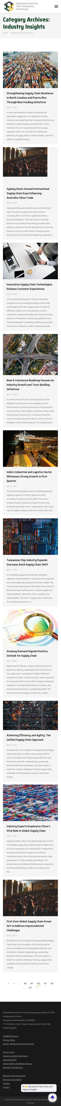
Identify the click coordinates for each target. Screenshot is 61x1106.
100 (38, 983)
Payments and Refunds (13, 1067)
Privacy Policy (9, 1040)
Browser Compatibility (12, 1079)
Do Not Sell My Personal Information (18, 1043)
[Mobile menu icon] (56, 6)
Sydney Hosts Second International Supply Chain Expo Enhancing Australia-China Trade (28, 193)
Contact (6, 1087)
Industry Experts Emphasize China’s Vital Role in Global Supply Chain (28, 828)
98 (25, 983)
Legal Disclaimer (10, 1059)
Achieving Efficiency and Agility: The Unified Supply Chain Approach (29, 737)
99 (31, 983)
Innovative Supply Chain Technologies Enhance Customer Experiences (29, 286)
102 (52, 983)
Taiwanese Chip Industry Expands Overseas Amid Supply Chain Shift (27, 562)
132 (30, 987)
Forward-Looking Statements (15, 1056)
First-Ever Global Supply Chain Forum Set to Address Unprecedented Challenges (29, 926)
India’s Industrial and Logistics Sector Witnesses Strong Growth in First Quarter (29, 476)
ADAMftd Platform (11, 1036)
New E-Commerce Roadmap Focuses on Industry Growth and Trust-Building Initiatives (30, 384)
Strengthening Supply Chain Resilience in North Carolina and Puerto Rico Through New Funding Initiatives (30, 97)
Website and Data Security (14, 1075)
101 (45, 983)
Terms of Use (8, 1052)
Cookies (6, 1083)
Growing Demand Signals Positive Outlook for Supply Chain (27, 653)
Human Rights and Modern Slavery (17, 1063)
